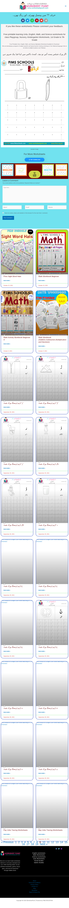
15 (66, 842)
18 (32, 844)
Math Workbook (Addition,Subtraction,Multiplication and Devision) (52, 339)
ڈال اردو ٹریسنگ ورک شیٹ (14, 525)
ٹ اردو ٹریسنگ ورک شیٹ (48, 708)
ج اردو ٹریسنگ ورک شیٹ (47, 647)
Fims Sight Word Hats (12, 276)
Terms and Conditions (34, 882)
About (34, 880)
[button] (23, 20)
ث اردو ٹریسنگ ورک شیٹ (13, 708)
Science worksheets (39, 857)
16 (23, 844)
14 (61, 842)
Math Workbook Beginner (48, 276)
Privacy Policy (34, 884)
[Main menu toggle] (65, 6)
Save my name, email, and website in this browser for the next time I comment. (26, 213)
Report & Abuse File (34, 892)
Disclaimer (34, 890)
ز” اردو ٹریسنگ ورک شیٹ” (13, 403)
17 (28, 844)
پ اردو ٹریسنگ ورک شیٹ (48, 769)
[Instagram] (61, 848)
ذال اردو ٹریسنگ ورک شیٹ (48, 464)
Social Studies (39, 860)
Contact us (35, 886)
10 (43, 842)
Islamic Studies (39, 862)
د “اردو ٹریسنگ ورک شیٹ (48, 525)
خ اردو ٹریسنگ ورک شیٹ (13, 586)
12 (52, 842)
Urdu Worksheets (39, 859)
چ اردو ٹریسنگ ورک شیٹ (13, 647)
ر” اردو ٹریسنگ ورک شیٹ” (13, 464)
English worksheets (38, 853)
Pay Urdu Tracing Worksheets (16, 830)
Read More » (7, 280)
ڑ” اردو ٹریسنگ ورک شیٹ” (48, 403)
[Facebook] (56, 848)
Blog (34, 888)
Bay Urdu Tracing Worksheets (50, 830)
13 (57, 842)
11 (48, 842)
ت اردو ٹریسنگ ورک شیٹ (13, 769)
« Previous (7, 842)
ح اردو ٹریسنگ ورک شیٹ (47, 586)
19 (36, 844)
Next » (43, 844)
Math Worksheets (39, 855)
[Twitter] (59, 848)
